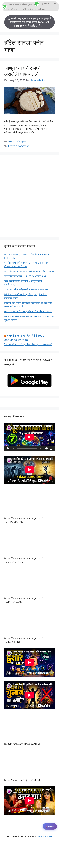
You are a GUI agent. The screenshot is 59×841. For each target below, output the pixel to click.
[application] (29, 437)
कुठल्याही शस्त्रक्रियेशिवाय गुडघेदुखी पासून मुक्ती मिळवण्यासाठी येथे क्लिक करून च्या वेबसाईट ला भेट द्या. (29, 22)
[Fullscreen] (51, 448)
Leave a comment (18, 146)
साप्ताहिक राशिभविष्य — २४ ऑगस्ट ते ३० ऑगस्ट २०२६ (29, 271)
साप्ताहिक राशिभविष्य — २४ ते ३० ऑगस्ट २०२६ (26, 276)
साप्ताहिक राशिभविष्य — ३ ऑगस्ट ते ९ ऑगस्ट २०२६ (28, 311)
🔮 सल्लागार (50, 826)
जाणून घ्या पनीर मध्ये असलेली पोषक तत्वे (22, 71)
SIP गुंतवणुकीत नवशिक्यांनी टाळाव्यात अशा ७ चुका (26, 289)
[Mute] (46, 448)
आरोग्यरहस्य (20, 141)
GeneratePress (44, 836)
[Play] (8, 448)
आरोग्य (11, 141)
